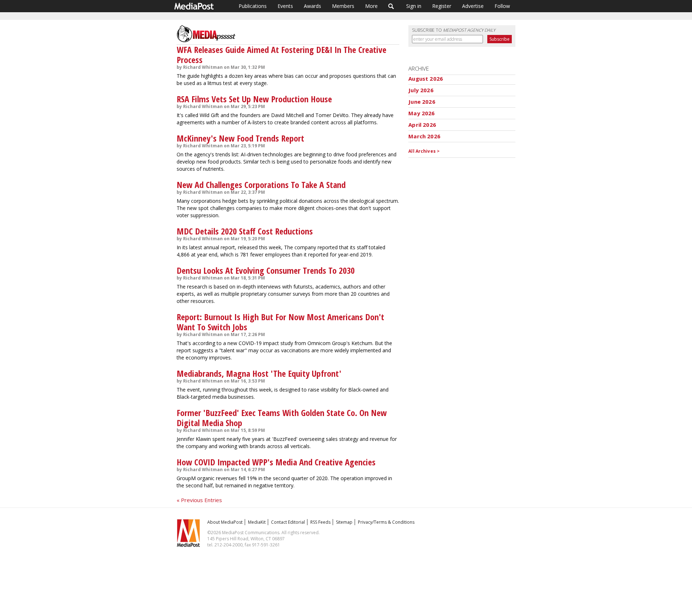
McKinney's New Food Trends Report (240, 138)
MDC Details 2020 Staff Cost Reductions (245, 231)
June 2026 (421, 101)
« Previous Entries (199, 500)
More (371, 6)
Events (285, 6)
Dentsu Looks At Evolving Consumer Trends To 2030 (266, 270)
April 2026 (422, 124)
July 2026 (420, 90)
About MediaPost (225, 522)
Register (441, 6)
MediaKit (257, 522)
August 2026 (425, 78)
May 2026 (421, 113)
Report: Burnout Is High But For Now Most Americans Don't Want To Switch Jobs (280, 322)
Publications (253, 6)
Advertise (473, 6)
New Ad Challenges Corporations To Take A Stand (261, 185)
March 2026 (424, 136)
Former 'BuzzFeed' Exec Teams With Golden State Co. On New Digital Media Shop (282, 418)
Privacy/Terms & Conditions (386, 522)
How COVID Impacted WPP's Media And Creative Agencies (276, 462)
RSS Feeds (320, 522)
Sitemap (344, 522)
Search (391, 6)
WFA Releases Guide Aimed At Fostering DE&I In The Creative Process (281, 55)
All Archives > (424, 151)
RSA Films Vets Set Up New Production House (254, 99)
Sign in (413, 6)
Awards (312, 6)
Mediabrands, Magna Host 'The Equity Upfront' (259, 373)
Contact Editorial (288, 522)
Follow (502, 6)
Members (343, 6)
